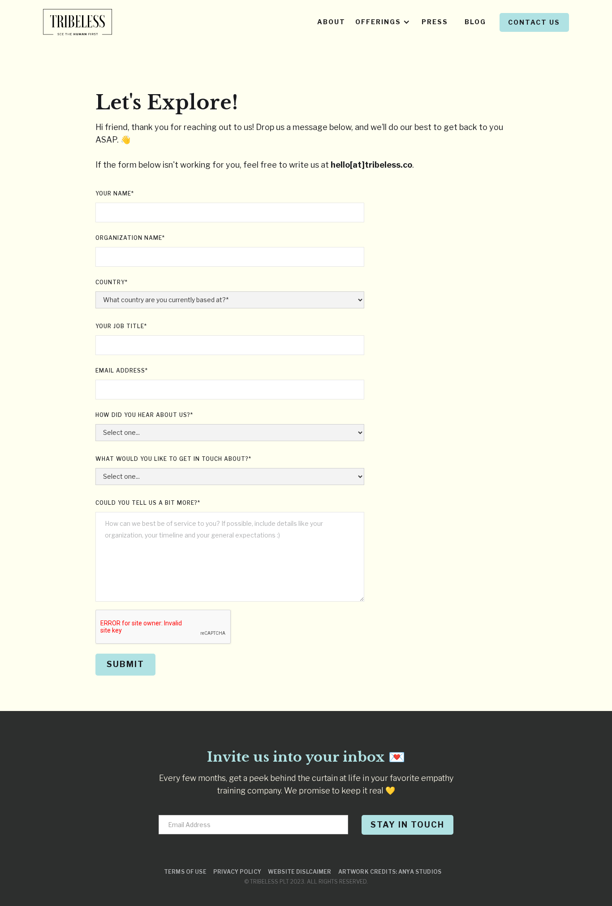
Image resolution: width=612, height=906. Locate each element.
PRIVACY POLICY (237, 871)
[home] (77, 22)
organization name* (130, 237)
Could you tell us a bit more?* (147, 502)
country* (111, 282)
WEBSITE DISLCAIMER (300, 871)
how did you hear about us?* (144, 415)
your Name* (114, 193)
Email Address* (121, 370)
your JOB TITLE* (121, 326)
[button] (383, 22)
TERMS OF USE (185, 871)
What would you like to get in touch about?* (173, 458)
